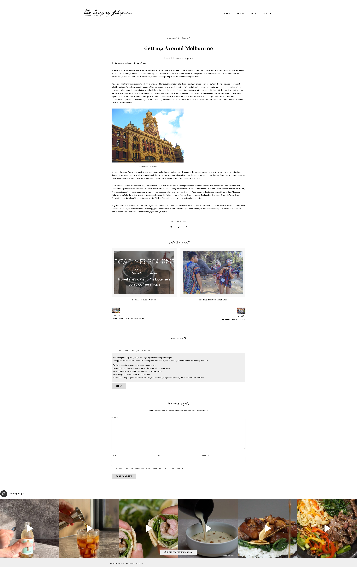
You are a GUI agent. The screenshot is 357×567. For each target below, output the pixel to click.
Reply (119, 386)
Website (205, 455)
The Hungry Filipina (108, 12)
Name (115, 455)
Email (160, 455)
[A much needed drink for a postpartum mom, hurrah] (89, 528)
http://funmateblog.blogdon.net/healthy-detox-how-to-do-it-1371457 (175, 377)
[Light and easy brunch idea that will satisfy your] (148, 528)
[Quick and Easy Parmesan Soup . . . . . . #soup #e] (208, 528)
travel (186, 38)
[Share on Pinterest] (171, 227)
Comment (116, 417)
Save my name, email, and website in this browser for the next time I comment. (148, 469)
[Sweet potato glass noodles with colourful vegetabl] (327, 528)
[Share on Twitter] (178, 227)
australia (173, 38)
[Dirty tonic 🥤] (29, 528)
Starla (115, 351)
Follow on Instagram (180, 552)
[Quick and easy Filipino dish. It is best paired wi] (267, 528)
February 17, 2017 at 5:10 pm (138, 351)
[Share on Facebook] (186, 227)
